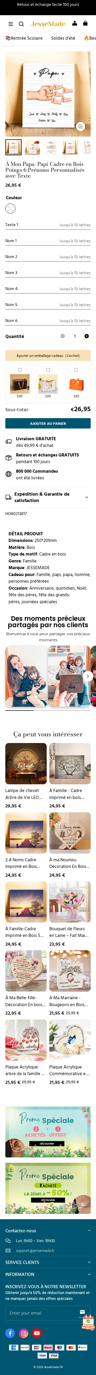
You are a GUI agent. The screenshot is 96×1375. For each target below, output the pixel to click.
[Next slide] (88, 676)
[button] (10, 24)
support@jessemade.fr (35, 1250)
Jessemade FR (53, 1366)
